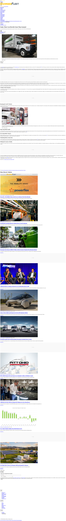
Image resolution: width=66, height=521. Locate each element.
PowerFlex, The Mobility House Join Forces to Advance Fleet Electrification (15, 196)
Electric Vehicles (2, 11)
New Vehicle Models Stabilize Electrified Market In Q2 (11, 428)
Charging (1, 8)
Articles (3, 503)
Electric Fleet (8, 170)
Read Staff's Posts (2, 32)
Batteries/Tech (2, 7)
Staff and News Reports (8, 400)
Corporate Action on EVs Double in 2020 (9, 159)
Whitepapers (3, 507)
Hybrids (8, 0)
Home (1, 25)
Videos (3, 504)
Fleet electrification (4, 170)
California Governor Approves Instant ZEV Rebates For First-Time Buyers (15, 402)
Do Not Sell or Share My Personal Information (16, 520)
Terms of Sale (8, 520)
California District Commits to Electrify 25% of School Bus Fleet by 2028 (14, 286)
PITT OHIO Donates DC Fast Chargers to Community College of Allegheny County (16, 375)
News (2, 502)
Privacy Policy (2, 520)
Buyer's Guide (3, 508)
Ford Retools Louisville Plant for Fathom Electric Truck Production (13, 223)
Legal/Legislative (2, 15)
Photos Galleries (4, 505)
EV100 (7, 157)
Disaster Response (2, 10)
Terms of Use (5, 520)
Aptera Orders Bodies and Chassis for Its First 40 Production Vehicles (14, 312)
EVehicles (6, 0)
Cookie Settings (4, 513)
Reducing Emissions (12, 170)
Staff (5, 221)
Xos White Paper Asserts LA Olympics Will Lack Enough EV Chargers (14, 465)
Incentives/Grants (2, 14)
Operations (1, 17)
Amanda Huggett (7, 195)
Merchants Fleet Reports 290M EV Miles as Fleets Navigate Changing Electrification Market (18, 249)
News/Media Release (7, 311)
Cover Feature (3, 0)
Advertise (3, 512)
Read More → (2, 199)
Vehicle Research (2, 19)
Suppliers (1, 18)
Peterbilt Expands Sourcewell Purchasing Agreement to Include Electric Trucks (16, 339)
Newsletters (1, 2)
